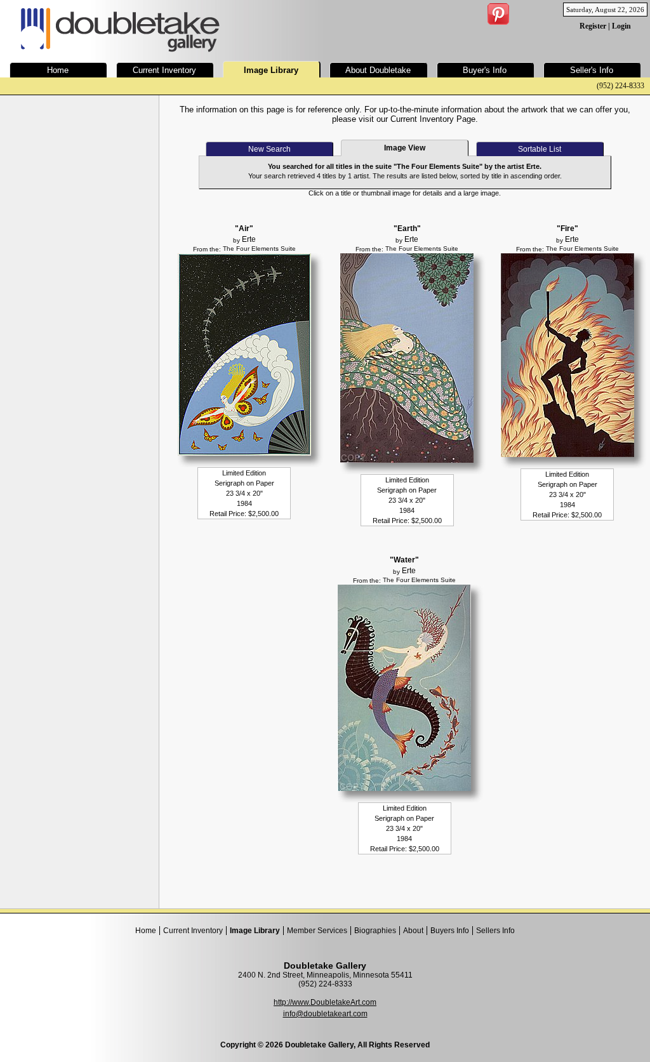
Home (145, 930)
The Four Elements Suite (259, 248)
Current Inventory (193, 930)
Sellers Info (495, 930)
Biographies (375, 930)
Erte (249, 239)
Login (621, 26)
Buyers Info (449, 930)
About (413, 930)
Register (593, 26)
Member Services (317, 930)
